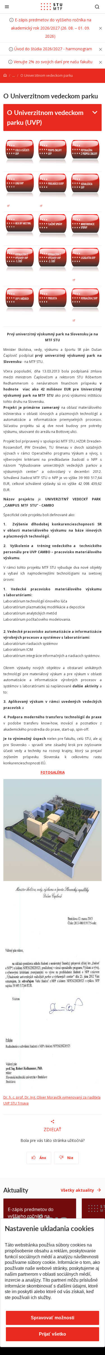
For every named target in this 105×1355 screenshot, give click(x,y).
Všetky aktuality (77, 1190)
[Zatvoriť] (7, 6)
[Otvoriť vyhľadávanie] (97, 6)
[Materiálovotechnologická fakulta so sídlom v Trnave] (51, 6)
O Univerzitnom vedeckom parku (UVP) (45, 117)
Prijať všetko (52, 1334)
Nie (69, 1157)
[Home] (5, 75)
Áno (42, 1157)
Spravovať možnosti (52, 1317)
